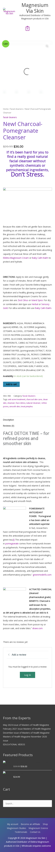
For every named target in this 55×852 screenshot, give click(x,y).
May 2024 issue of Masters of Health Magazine (26, 724)
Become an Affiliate (30, 824)
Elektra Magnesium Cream (16, 257)
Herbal (35, 304)
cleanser (11, 403)
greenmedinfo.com (42, 574)
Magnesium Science (38, 828)
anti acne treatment (16, 399)
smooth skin (14, 406)
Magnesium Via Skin (35, 8)
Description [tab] (8, 419)
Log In (27, 674)
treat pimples (27, 406)
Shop (45, 824)
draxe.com (37, 628)
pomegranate (12, 543)
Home (6, 109)
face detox (20, 403)
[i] (14, 539)
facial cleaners (16, 109)
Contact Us (35, 831)
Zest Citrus (23, 300)
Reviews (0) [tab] (8, 425)
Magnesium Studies (16, 828)
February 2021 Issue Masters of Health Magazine (27, 728)
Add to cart (11, 384)
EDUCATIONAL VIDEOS (14, 744)
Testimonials (21, 831)
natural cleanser (33, 403)
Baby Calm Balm (40, 257)
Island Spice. (37, 300)
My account (12, 824)
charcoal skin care (34, 399)
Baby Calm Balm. (43, 308)
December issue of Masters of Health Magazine (26, 732)
